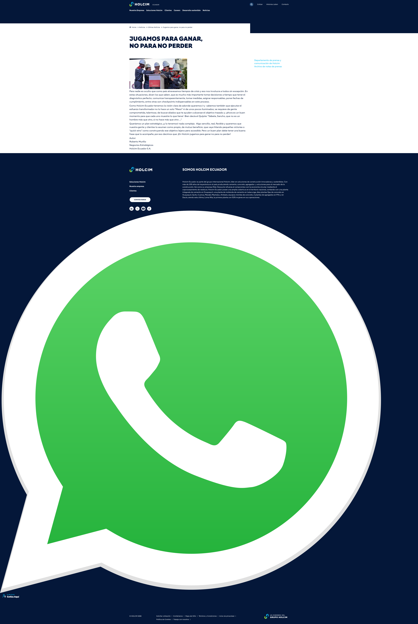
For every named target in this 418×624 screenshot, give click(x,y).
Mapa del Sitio (190, 616)
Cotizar (260, 4)
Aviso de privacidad (226, 616)
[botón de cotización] (11, 596)
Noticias (206, 10)
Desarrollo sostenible (191, 10)
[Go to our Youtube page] (144, 209)
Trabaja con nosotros (181, 619)
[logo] (139, 4)
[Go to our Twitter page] (138, 209)
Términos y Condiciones (208, 616)
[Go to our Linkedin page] (132, 209)
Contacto (285, 4)
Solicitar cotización (163, 616)
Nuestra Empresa (136, 10)
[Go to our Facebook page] (149, 209)
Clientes (168, 10)
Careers (177, 10)
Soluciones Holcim (154, 10)
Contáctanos (140, 200)
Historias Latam (272, 4)
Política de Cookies (163, 619)
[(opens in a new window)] (190, 401)
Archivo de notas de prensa (268, 66)
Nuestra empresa (136, 186)
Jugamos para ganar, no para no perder (177, 27)
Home (134, 27)
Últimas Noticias (154, 27)
